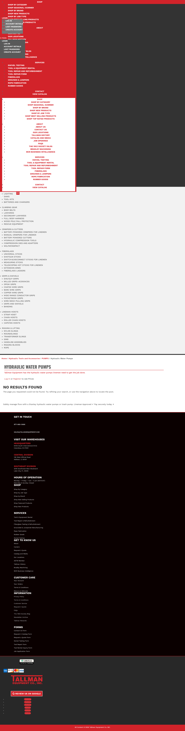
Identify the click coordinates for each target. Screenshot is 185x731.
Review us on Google (28, 693)
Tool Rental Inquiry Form (23, 648)
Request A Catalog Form (23, 634)
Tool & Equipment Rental (21, 68)
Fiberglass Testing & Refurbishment (27, 524)
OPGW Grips (10, 284)
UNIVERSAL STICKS (13, 254)
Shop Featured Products (23, 503)
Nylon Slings (11, 331)
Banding (8, 306)
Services (39, 62)
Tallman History (41, 135)
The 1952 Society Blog (40, 146)
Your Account (19, 580)
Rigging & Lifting (11, 328)
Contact (39, 91)
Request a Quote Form (22, 637)
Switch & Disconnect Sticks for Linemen (25, 259)
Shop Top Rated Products (41, 119)
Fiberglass (14, 77)
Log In (9, 21)
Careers (17, 547)
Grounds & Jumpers (18, 80)
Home (4, 359)
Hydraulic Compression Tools (20, 240)
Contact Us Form (20, 630)
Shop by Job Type (40, 113)
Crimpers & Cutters (12, 229)
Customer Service (20, 603)
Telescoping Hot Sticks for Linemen (23, 265)
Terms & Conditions (21, 587)
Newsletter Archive (21, 617)
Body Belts (9, 210)
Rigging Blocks (12, 345)
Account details (14, 24)
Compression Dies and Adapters (21, 243)
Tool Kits (9, 199)
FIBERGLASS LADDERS (14, 271)
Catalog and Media (41, 138)
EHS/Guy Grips (11, 279)
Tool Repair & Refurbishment (24, 521)
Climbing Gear (9, 207)
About (39, 28)
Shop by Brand (19, 496)
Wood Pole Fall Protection (19, 221)
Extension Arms (12, 268)
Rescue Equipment (13, 224)
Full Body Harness (14, 218)
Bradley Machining (40, 149)
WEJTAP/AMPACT (12, 246)
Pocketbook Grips (13, 298)
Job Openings (41, 141)
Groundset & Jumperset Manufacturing (28, 527)
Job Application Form (22, 651)
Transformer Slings (15, 336)
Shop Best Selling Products (40, 116)
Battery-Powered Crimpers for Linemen (25, 232)
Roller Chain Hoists (15, 320)
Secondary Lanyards (15, 216)
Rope (6, 347)
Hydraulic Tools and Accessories (24, 359)
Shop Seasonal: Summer (21, 8)
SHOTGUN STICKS (12, 257)
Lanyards (9, 213)
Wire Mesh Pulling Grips (17, 301)
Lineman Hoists (10, 312)
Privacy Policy (19, 596)
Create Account (14, 30)
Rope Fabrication (17, 83)
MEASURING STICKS (13, 262)
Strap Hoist (10, 314)
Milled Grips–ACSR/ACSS (17, 281)
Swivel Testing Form (21, 641)
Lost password (14, 27)
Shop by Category (17, 5)
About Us (41, 127)
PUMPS (45, 359)
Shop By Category (20, 489)
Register (17, 379)
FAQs (40, 143)
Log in (7, 379)
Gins (6, 339)
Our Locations (40, 132)
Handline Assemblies (15, 342)
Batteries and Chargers (17, 202)
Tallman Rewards (20, 620)
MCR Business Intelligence (40, 152)
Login (5, 18)
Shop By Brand (15, 10)
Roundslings (11, 334)
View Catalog (39, 94)
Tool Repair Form (17, 74)
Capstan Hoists (12, 323)
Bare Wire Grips (12, 290)
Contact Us (40, 129)
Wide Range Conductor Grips (19, 295)
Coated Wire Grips (13, 287)
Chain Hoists (10, 317)
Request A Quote (20, 550)
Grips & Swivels (10, 276)
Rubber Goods (15, 86)
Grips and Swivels (13, 304)
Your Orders (18, 584)
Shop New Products (18, 13)
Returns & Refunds (21, 591)
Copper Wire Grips (13, 292)
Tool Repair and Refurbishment (25, 71)
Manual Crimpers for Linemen (20, 235)
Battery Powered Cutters (18, 237)
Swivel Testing (16, 65)
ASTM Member (19, 561)
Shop (39, 2)
